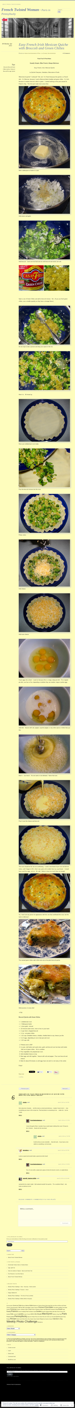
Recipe (13, 1319)
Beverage (48, 1305)
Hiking (47, 1311)
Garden (38, 1311)
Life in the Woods (36, 1314)
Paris (64, 1314)
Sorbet (38, 1319)
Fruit (27, 1311)
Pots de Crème (38, 1316)
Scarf (20, 1319)
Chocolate (48, 1307)
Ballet (31, 1305)
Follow (9, 1244)
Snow (34, 1319)
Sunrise (47, 1319)
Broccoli (5, 67)
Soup (41, 1319)
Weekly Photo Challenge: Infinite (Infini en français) (20, 1298)
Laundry (21, 1314)
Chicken (41, 1307)
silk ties (26, 1319)
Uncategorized (52, 53)
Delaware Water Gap (40, 1309)
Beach (43, 1305)
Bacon (23, 1305)
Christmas (13, 1309)
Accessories (9, 1305)
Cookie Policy (38, 1405)
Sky (29, 1319)
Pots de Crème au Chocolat (49, 1316)
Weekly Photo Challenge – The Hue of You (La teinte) (20, 1295)
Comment (65, 1223)
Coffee (26, 1309)
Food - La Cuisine (42, 53)
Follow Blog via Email (15, 1236)
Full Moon (31, 1311)
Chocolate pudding (57, 1307)
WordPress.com (12, 1359)
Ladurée (15, 1314)
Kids (11, 1314)
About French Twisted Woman (11, 4)
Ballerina (27, 1305)
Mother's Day (56, 1314)
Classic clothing (20, 1309)
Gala (34, 1311)
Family (9, 1311)
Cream (30, 1309)
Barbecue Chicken (37, 1305)
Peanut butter (10, 1316)
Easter (60, 1309)
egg (10, 71)
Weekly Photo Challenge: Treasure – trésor (18, 1289)
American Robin (17, 1305)
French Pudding (21, 1311)
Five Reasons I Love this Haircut (16, 1273)
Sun (44, 1319)
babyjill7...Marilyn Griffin (29, 1178)
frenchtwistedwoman (30, 53)
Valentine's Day (58, 1319)
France (14, 1311)
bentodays (26, 1150)
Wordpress (40, 1322)
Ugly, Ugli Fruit (11, 1267)
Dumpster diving (54, 1309)
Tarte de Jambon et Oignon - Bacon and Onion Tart (20, 1270)
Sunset (50, 1319)
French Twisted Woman (20, 9)
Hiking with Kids (53, 1311)
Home (58, 1311)
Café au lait (21, 1307)
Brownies (15, 1307)
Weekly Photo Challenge (22, 1321)
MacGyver (47, 1313)
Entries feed (11, 1353)
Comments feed (12, 1356)
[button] (31, 278)
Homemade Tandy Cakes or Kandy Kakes (18, 1264)
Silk (23, 1319)
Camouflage (27, 1307)
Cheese (36, 1307)
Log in (9, 1350)
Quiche (13, 71)
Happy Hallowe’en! (12, 1292)
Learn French (27, 1314)
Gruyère (44, 1311)
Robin (17, 1319)
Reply (20, 1115)
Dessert (48, 1309)
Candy (32, 1307)
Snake (31, 1319)
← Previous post (24, 1088)
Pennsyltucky (20, 1316)
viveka (25, 1102)
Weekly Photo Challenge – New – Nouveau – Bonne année (22, 1286)
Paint (60, 1314)
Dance (33, 1309)
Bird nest (52, 1305)
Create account (11, 1347)
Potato (33, 1316)
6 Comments (66, 53)
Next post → (65, 1088)
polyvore (29, 1316)
